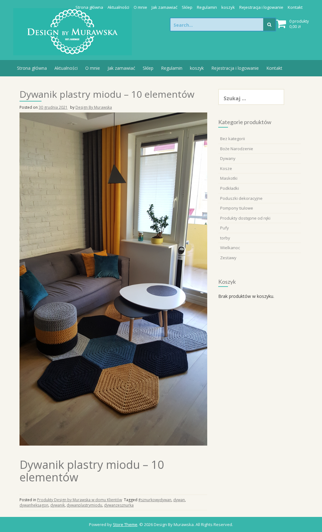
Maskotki (228, 178)
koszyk (228, 7)
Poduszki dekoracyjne (241, 198)
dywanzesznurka (119, 505)
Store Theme (125, 524)
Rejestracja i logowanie (261, 7)
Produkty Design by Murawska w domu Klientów (79, 499)
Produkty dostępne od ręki (245, 218)
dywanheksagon (33, 505)
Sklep (187, 7)
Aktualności (118, 7)
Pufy (224, 228)
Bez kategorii (232, 138)
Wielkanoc (230, 247)
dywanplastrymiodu (84, 505)
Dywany (228, 158)
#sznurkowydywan (154, 499)
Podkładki (229, 188)
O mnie (140, 7)
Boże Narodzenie (236, 148)
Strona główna (89, 7)
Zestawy (228, 258)
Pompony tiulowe (236, 208)
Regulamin (207, 7)
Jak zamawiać (164, 7)
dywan (179, 499)
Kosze (226, 168)
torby (225, 238)
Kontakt (295, 7)
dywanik (57, 505)
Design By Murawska (93, 107)
